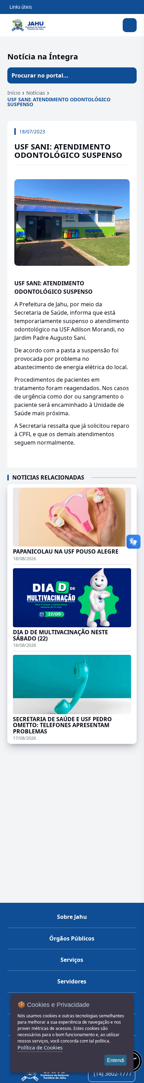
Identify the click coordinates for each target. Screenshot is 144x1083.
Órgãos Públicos (71, 938)
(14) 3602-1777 (113, 1073)
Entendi (115, 1060)
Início (13, 92)
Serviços (71, 960)
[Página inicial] (45, 1073)
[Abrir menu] (130, 25)
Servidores (71, 981)
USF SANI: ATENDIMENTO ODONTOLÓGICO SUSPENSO (58, 102)
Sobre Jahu (72, 917)
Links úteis (20, 7)
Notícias (35, 92)
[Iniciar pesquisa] (129, 75)
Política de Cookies (40, 1047)
